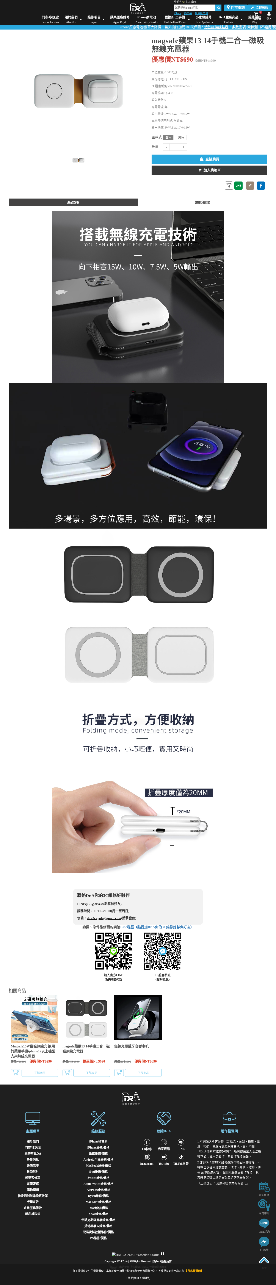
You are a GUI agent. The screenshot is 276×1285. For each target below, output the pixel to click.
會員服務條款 (33, 1208)
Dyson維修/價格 (98, 1195)
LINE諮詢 (264, 1231)
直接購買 (212, 159)
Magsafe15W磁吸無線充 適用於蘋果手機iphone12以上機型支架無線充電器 (33, 1051)
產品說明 (73, 202)
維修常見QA (33, 1153)
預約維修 (264, 1195)
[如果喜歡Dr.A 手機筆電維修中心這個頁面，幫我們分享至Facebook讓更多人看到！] (261, 185)
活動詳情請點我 (190, 27)
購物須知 (33, 1189)
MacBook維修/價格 (98, 1165)
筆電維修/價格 (98, 1153)
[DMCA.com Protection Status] (136, 1254)
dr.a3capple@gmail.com (104, 918)
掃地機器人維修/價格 (98, 1226)
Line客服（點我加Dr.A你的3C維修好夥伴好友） (157, 927)
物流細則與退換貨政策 (33, 1195)
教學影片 (33, 1171)
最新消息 (33, 1159)
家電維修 (264, 1213)
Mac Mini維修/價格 (98, 1202)
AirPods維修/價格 (98, 1189)
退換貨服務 (202, 202)
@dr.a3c (97, 904)
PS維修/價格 (98, 1238)
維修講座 (33, 1165)
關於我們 (33, 1141)
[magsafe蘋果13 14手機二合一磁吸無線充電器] (86, 1019)
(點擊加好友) (113, 979)
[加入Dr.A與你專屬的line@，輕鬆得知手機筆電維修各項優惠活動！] (264, 1223)
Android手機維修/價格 (98, 1159)
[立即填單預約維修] (264, 1186)
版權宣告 (33, 1202)
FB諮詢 (264, 1250)
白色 (168, 137)
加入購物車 (212, 170)
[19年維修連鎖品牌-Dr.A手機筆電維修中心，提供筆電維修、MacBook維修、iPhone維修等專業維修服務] (138, 8)
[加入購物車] (15, 1072)
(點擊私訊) (162, 979)
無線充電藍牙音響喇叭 (131, 1046)
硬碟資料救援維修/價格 (98, 1232)
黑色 (181, 137)
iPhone (177, 13)
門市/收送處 (33, 1147)
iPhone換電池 (98, 1141)
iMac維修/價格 (98, 1208)
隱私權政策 (32, 1214)
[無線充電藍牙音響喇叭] (138, 1019)
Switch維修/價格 (98, 1177)
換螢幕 (188, 13)
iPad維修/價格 (98, 1171)
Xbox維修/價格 (98, 1214)
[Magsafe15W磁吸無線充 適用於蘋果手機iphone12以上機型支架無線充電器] (34, 1019)
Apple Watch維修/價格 (98, 1183)
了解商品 (39, 1072)
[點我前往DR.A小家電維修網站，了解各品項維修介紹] (264, 1205)
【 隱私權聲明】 (194, 1270)
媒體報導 (33, 1183)
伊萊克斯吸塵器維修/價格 (98, 1220)
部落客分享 (32, 1177)
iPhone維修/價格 (98, 1147)
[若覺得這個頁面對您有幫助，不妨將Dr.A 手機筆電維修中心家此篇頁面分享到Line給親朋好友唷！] (238, 185)
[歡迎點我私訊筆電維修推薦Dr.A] (264, 1241)
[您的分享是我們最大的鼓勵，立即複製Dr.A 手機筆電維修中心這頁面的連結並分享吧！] (250, 185)
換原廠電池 (201, 13)
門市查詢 (238, 7)
